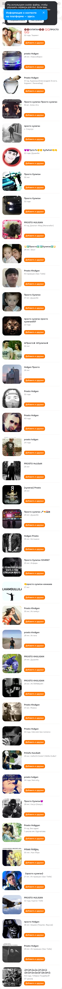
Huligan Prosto (31, 536)
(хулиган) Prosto (32, 487)
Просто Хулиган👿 (33, 801)
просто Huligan (31, 921)
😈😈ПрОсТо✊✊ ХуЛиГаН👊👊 (40, 150)
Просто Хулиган (32, 174)
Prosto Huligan (31, 77)
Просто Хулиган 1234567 (37, 560)
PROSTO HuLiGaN (33, 463)
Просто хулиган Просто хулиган (40, 102)
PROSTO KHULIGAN (34, 656)
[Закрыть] (43, 13)
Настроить (36, 20)
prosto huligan (31, 439)
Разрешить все (17, 20)
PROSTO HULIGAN (33, 222)
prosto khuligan (31, 632)
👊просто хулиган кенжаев (38, 584)
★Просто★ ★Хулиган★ (36, 343)
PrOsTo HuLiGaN (32, 753)
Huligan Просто (32, 367)
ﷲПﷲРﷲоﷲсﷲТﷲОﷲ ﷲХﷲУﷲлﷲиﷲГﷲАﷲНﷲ (37, 971)
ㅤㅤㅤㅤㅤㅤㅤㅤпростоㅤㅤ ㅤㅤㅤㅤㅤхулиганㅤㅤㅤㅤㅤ (32, 126)
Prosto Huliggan (32, 825)
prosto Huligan (31, 53)
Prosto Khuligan (32, 270)
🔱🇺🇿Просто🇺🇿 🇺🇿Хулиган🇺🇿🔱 (40, 246)
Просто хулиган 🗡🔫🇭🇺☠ (37, 511)
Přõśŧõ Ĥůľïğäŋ (31, 849)
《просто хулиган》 (34, 873)
